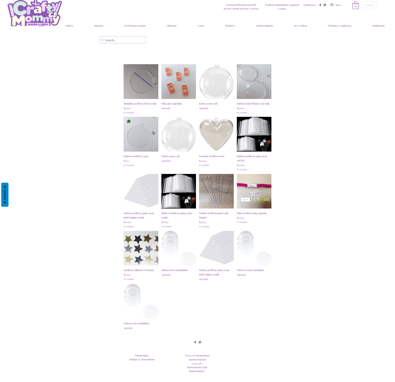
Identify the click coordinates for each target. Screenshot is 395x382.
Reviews (5, 194)
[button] (355, 5)
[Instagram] (324, 4)
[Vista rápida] (141, 81)
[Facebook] (320, 4)
